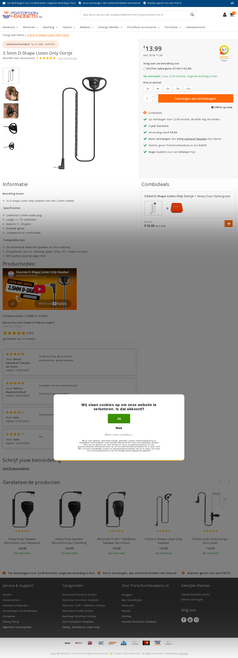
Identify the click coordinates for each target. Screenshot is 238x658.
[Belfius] (80, 644)
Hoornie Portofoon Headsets (139, 621)
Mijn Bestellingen (132, 600)
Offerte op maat (222, 107)
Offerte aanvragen (192, 599)
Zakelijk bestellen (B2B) (195, 594)
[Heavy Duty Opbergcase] (177, 208)
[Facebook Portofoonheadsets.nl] (183, 619)
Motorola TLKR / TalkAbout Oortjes (83, 605)
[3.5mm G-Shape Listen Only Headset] (163, 509)
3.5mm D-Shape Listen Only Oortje (48, 35)
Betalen (7, 594)
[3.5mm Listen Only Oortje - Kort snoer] (210, 509)
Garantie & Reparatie (15, 605)
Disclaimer (9, 616)
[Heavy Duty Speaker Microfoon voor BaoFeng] (69, 509)
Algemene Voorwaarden (17, 627)
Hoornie (183, 653)
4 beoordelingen (67, 58)
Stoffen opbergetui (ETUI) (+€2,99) (168, 68)
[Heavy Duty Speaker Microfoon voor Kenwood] (22, 509)
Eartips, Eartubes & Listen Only (81, 627)
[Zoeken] (192, 14)
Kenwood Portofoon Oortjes (79, 594)
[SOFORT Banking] (113, 644)
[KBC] (124, 644)
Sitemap (126, 616)
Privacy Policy (11, 621)
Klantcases (128, 605)
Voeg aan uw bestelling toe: (161, 63)
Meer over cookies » (119, 434)
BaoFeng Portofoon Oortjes (79, 616)
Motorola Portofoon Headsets (80, 600)
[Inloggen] (225, 14)
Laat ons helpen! (13, 326)
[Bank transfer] (68, 644)
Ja (119, 418)
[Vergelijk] (233, 3)
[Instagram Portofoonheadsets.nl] (196, 619)
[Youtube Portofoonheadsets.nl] (190, 619)
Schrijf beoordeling (16, 468)
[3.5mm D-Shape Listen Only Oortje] (153, 208)
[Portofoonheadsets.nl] (23, 15)
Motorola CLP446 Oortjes (77, 610)
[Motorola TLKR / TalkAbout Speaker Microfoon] (116, 509)
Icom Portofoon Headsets (78, 621)
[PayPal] (136, 644)
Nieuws (126, 610)
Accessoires (28, 58)
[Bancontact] (102, 644)
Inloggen (127, 594)
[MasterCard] (147, 644)
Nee (119, 428)
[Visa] (158, 644)
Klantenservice (11, 600)
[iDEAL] (91, 644)
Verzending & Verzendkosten (20, 610)
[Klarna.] (169, 644)
